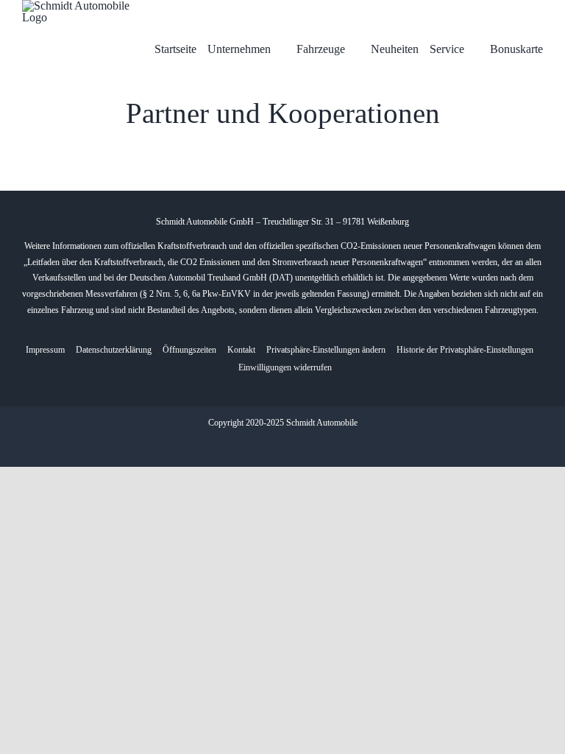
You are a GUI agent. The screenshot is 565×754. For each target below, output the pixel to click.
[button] (325, 350)
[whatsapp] (294, 446)
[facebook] (270, 446)
